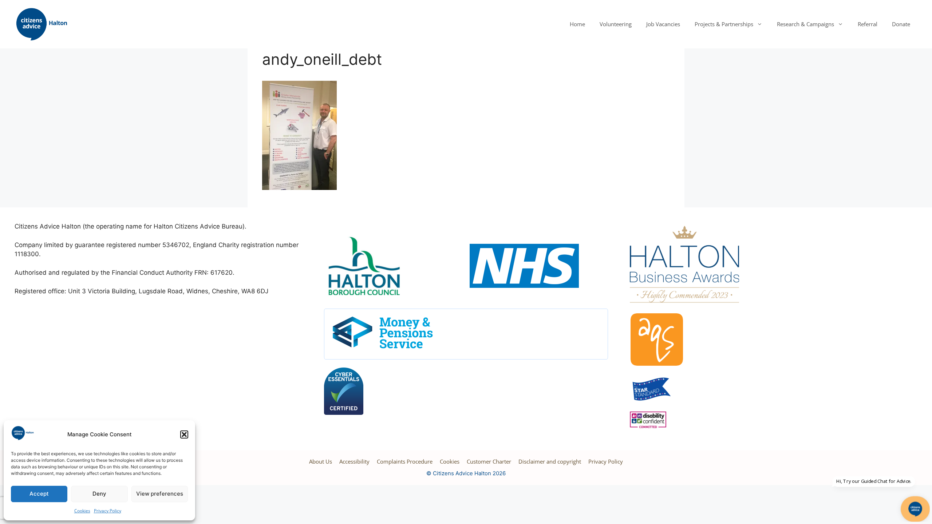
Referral (867, 24)
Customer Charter (489, 461)
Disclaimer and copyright (549, 461)
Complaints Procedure (405, 461)
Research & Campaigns (805, 24)
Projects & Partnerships (724, 24)
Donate (901, 24)
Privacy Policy (107, 511)
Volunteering (616, 24)
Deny (99, 493)
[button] (184, 434)
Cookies (82, 511)
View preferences (159, 493)
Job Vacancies (663, 24)
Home (577, 24)
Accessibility (354, 461)
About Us (320, 461)
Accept (39, 493)
